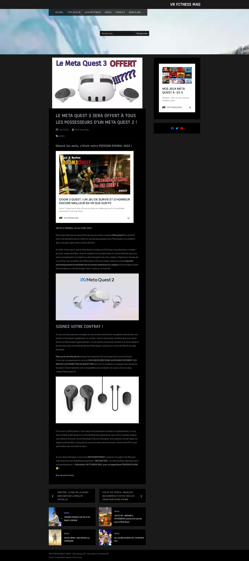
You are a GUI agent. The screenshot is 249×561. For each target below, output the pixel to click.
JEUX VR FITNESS (93, 12)
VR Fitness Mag (82, 129)
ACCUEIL (59, 12)
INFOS (62, 136)
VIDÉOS (108, 12)
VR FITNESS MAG (185, 4)
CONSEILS (120, 12)
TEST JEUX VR (73, 12)
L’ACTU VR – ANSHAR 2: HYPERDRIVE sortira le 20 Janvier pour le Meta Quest (128, 518)
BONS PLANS (135, 12)
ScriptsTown (77, 557)
